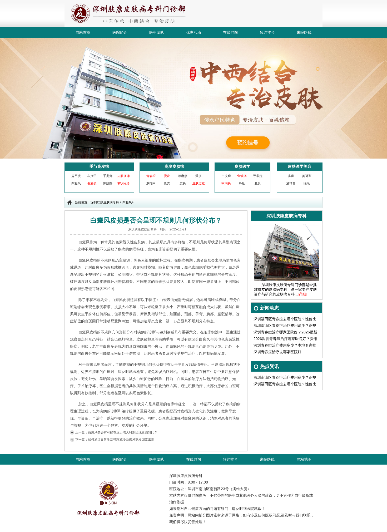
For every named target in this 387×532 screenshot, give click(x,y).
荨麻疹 (182, 176)
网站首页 (83, 32)
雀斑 (291, 176)
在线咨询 (230, 32)
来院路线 (304, 32)
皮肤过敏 (198, 183)
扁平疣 (76, 176)
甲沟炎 (226, 183)
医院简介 (119, 32)
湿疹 (198, 176)
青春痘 (151, 176)
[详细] (302, 294)
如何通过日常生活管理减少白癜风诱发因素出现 (121, 439)
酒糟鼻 (291, 183)
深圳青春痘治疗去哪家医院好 (277, 352)
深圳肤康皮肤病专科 (105, 202)
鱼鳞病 (242, 176)
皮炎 (183, 183)
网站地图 (304, 459)
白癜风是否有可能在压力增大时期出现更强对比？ (122, 432)
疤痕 (307, 183)
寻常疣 (257, 176)
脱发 (167, 176)
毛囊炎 (92, 183)
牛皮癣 (226, 176)
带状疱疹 (123, 183)
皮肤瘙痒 (123, 176)
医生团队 (156, 32)
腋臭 (258, 183)
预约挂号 (267, 32)
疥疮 (242, 183)
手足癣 (107, 176)
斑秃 (167, 183)
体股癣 (107, 183)
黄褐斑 (306, 176)
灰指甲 (92, 176)
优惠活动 (193, 32)
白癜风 (76, 183)
